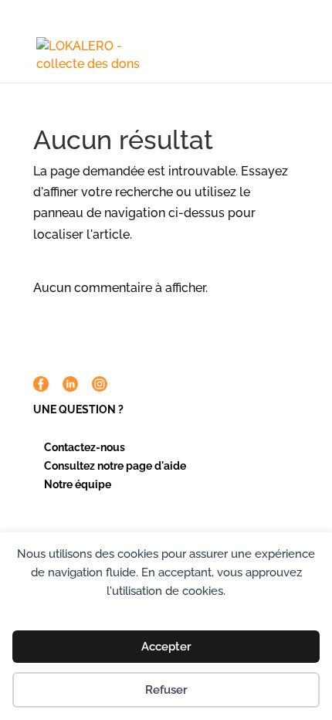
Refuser (166, 690)
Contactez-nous (84, 447)
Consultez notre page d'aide (115, 466)
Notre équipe (77, 484)
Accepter (166, 647)
